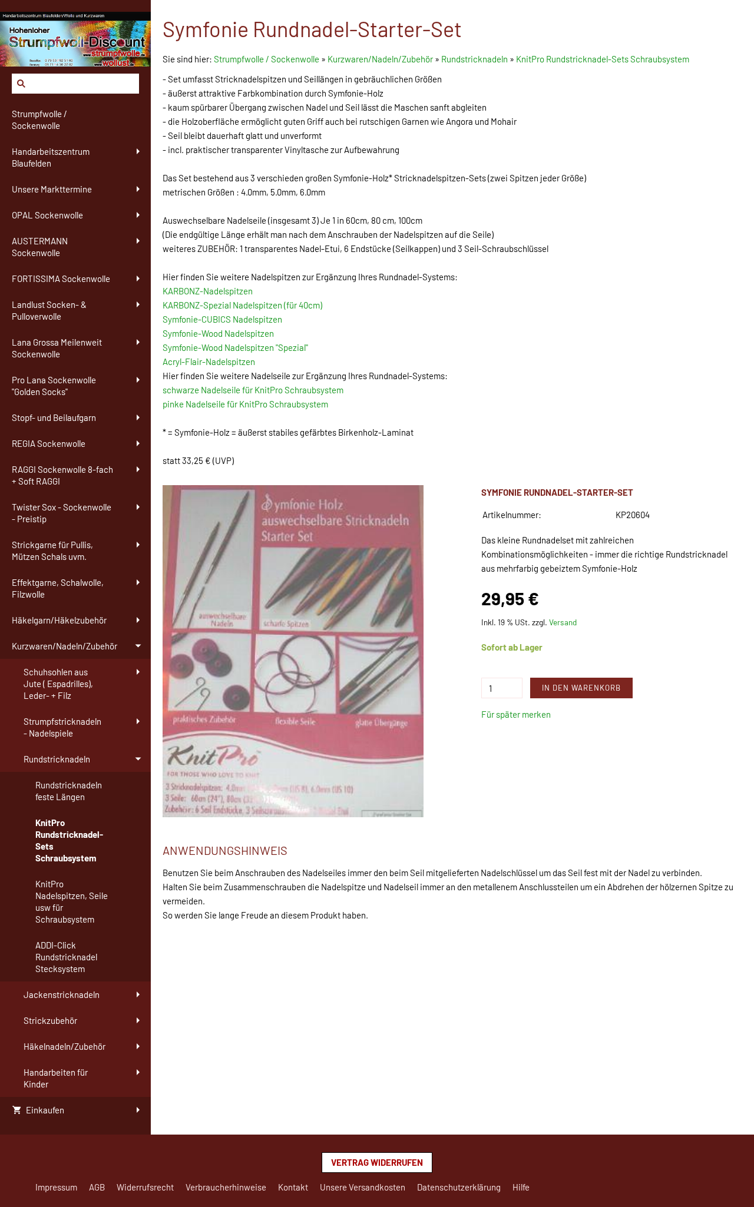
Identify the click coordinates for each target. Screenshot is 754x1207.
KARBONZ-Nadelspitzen (208, 291)
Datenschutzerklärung (459, 1187)
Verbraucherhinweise (226, 1187)
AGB (97, 1187)
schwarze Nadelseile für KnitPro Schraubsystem (253, 389)
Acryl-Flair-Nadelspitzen (209, 361)
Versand (563, 622)
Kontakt (293, 1187)
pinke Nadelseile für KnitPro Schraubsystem (245, 404)
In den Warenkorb (581, 687)
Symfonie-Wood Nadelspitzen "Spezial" (235, 347)
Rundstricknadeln (474, 59)
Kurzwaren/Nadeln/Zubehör (380, 59)
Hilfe (521, 1187)
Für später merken (516, 714)
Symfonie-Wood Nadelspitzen (218, 333)
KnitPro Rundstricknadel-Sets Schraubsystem (602, 59)
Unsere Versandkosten (362, 1187)
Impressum (56, 1187)
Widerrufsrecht (145, 1187)
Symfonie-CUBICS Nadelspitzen (222, 319)
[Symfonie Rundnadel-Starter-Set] (293, 651)
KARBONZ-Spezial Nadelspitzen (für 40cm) (242, 305)
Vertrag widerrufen (377, 1162)
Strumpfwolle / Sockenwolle (267, 59)
